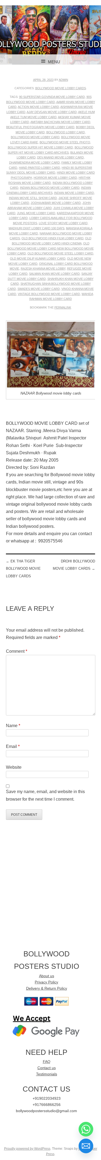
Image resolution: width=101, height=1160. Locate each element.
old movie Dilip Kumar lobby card (37, 258)
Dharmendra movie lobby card (34, 162)
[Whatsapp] (86, 1129)
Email (13, 746)
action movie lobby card (38, 106)
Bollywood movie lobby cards (60, 88)
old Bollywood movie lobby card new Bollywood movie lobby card (50, 248)
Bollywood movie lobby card (35, 137)
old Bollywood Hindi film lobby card (52, 238)
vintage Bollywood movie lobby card (49, 294)
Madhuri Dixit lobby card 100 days (36, 228)
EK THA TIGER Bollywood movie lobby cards (23, 568)
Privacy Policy (46, 982)
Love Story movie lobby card (63, 223)
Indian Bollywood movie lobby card (49, 187)
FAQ (46, 1062)
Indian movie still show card (33, 198)
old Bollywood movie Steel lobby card (60, 253)
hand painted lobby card (39, 167)
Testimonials (46, 1074)
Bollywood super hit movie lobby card (40, 147)
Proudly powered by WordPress (27, 1149)
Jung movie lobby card (36, 213)
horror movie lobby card (55, 177)
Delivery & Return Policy (46, 988)
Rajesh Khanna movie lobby (43, 268)
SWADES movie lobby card (39, 288)
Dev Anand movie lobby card (60, 157)
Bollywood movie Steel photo (65, 142)
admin (63, 79)
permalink (62, 307)
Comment (16, 651)
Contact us (46, 1068)
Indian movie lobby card (74, 192)
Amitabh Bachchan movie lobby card (60, 122)
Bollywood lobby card (65, 132)
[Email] (86, 1146)
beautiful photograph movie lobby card (40, 127)
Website (14, 767)
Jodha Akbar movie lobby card (56, 202)
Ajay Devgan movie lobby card (52, 112)
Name (13, 725)
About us (46, 976)
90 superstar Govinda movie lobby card (52, 96)
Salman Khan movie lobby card (54, 273)
